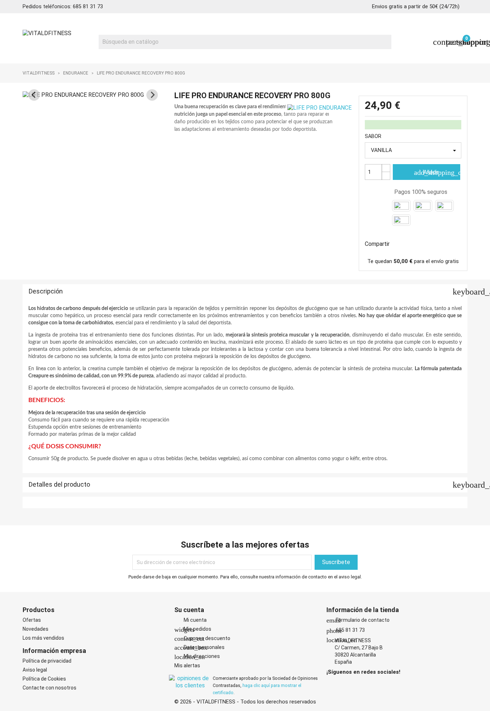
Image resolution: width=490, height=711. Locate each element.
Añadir (437, 172)
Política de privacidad (47, 661)
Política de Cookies (44, 679)
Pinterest (437, 243)
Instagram (341, 683)
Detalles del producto (248, 485)
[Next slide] (152, 95)
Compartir (399, 243)
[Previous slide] (34, 95)
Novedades (35, 629)
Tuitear (418, 243)
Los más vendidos (43, 638)
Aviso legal (35, 670)
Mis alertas (187, 665)
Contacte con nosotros (49, 688)
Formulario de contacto (358, 620)
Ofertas (32, 620)
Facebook (331, 683)
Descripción (248, 291)
